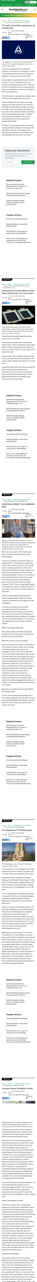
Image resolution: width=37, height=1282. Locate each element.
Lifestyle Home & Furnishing (22, 21)
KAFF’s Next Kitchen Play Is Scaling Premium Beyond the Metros (18, 194)
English (28, 2)
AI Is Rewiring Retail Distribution (17, 219)
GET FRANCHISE (18, 5)
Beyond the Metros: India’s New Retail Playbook (16, 225)
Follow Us (29, 36)
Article (9, 21)
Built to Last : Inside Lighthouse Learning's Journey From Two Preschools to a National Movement (18, 240)
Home (4, 21)
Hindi (33, 2)
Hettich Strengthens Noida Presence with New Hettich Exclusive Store (15, 202)
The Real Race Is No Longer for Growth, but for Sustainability (17, 232)
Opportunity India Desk (17, 31)
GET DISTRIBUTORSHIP (30, 5)
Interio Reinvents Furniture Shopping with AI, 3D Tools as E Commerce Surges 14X (16, 186)
